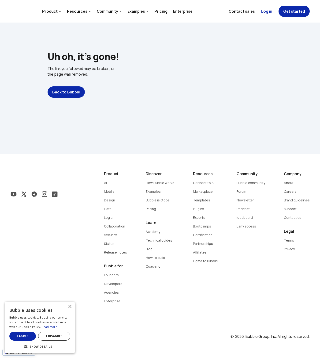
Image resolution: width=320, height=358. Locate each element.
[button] (39, 346)
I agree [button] (22, 336)
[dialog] (40, 327)
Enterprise (183, 11)
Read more (49, 327)
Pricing (160, 11)
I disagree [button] (54, 336)
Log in (266, 11)
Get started (294, 11)
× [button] (69, 306)
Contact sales (242, 11)
